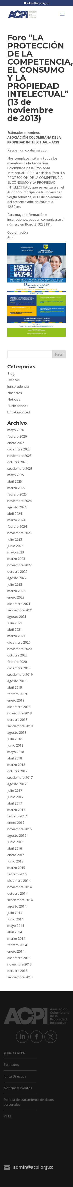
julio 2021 (14, 623)
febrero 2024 (17, 526)
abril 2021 (14, 629)
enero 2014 (15, 951)
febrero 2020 (17, 661)
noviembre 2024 (19, 501)
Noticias (13, 399)
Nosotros (14, 393)
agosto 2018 (16, 732)
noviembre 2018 (19, 713)
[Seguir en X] (50, 1036)
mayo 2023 (15, 552)
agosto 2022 (16, 578)
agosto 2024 (16, 507)
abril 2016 (14, 848)
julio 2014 (14, 913)
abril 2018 (14, 758)
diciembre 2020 (18, 642)
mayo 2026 (15, 430)
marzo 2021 (16, 636)
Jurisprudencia (18, 386)
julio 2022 (14, 584)
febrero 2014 (17, 945)
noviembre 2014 (19, 887)
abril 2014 (14, 932)
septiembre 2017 (20, 777)
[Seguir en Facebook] (36, 1036)
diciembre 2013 (18, 958)
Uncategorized (18, 412)
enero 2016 (15, 855)
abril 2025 (14, 481)
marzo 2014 (16, 938)
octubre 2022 (17, 571)
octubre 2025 (17, 462)
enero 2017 (15, 822)
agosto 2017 (16, 784)
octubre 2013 (17, 971)
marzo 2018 (16, 764)
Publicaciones (17, 406)
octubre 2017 (17, 771)
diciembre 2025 (18, 449)
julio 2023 (14, 539)
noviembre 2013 (19, 964)
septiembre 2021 (20, 610)
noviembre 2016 (19, 829)
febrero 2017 (17, 816)
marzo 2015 (16, 868)
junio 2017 (15, 797)
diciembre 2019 (18, 668)
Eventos (13, 380)
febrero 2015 (17, 874)
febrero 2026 (17, 436)
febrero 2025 (17, 494)
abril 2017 (14, 803)
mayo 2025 (15, 475)
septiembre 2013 (20, 977)
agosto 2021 (16, 616)
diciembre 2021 (18, 604)
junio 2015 (15, 861)
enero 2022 (15, 597)
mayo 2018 (15, 752)
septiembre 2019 (20, 674)
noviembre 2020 (19, 649)
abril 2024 (14, 513)
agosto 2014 (16, 906)
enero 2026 (15, 443)
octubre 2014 (17, 893)
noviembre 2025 (19, 455)
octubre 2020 (17, 655)
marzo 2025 (16, 488)
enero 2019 (15, 700)
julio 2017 (14, 790)
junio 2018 (15, 745)
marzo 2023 (16, 558)
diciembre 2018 (18, 707)
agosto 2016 (16, 835)
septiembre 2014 (20, 900)
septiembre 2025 (20, 468)
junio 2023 (15, 546)
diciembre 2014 (18, 880)
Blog (10, 373)
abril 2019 (14, 687)
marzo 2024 (16, 520)
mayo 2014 (15, 925)
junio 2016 (15, 842)
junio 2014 (15, 919)
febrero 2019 (17, 694)
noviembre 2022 (19, 565)
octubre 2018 (17, 719)
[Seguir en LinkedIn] (22, 1036)
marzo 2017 (16, 810)
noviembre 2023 (19, 533)
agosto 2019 (16, 681)
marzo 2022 (16, 591)
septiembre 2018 (20, 726)
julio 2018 (14, 739)
